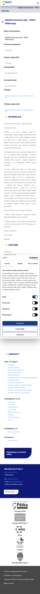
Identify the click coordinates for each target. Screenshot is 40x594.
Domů (3, 8)
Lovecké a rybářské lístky (16, 382)
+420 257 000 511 (12, 479)
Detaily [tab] (20, 263)
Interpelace (12, 8)
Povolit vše (20, 323)
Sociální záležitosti (14, 367)
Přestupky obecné (13, 417)
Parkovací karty (13, 441)
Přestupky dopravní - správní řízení (19, 393)
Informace (11, 402)
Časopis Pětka (20, 511)
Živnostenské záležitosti (15, 370)
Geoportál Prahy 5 (20, 523)
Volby (9, 420)
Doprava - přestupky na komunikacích (20, 390)
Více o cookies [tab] (33, 263)
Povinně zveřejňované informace (15, 571)
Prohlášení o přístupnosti (13, 575)
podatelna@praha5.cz (16, 482)
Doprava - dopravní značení (17, 388)
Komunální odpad (13, 380)
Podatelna (11, 365)
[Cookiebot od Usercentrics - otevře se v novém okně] (29, 258)
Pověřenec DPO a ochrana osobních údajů (19, 579)
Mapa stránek (9, 583)
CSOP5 (20, 550)
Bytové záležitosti (14, 432)
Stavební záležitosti (14, 372)
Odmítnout (20, 334)
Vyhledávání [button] (11, 492)
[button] (18, 453)
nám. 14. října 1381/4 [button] (10, 472)
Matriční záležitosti (14, 412)
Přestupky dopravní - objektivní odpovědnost (22, 377)
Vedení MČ (11, 405)
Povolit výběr (20, 329)
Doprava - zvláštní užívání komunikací (20, 385)
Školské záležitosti (14, 375)
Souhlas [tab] (7, 263)
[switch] (35, 302)
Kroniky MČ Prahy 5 (20, 563)
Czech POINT (12, 410)
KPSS (20, 536)
